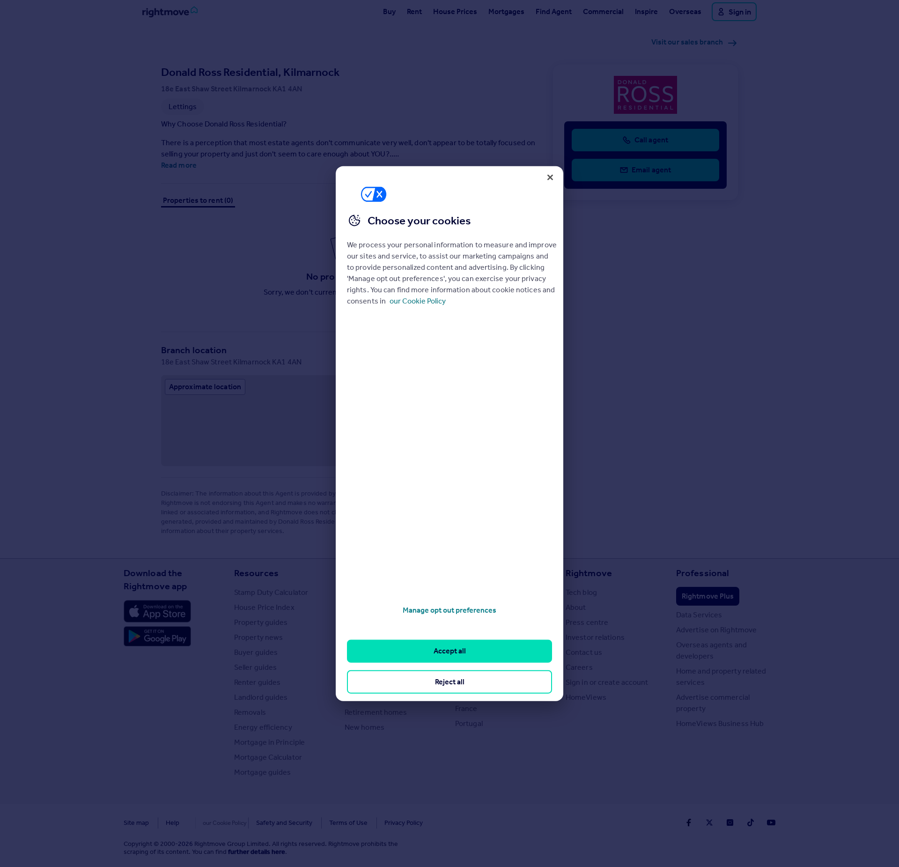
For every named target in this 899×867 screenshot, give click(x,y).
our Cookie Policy (418, 300)
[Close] (550, 177)
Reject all (449, 681)
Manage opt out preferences (449, 610)
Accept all (450, 650)
